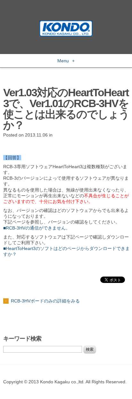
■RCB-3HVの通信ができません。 (36, 228)
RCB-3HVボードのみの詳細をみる (45, 300)
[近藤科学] (66, 23)
